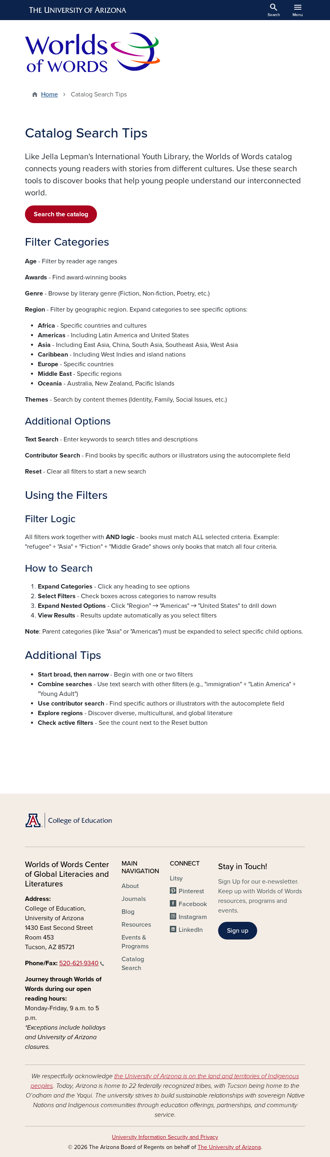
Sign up (237, 931)
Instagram (193, 917)
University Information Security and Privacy (165, 1137)
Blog (128, 912)
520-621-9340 (79, 963)
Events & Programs (135, 941)
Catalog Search (133, 963)
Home (49, 94)
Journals (134, 899)
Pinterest (191, 891)
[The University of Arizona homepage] (78, 10)
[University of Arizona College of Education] (68, 820)
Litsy (176, 878)
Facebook (193, 904)
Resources (136, 925)
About (130, 886)
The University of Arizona (229, 1147)
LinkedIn (191, 930)
